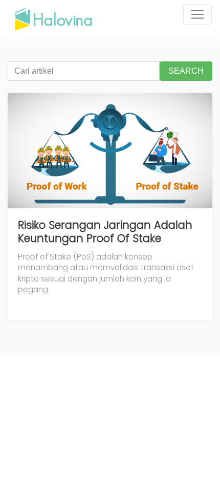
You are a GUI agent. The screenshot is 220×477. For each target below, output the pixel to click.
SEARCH (186, 71)
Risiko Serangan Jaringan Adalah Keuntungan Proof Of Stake (105, 232)
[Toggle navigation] (197, 14)
